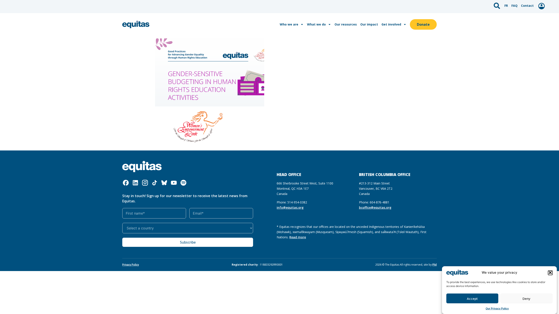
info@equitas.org (290, 207)
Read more (297, 237)
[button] (550, 272)
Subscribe (188, 242)
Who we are (289, 24)
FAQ (514, 5)
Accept (472, 298)
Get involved (391, 24)
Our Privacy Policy (497, 308)
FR (506, 5)
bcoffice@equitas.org (375, 207)
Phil (434, 264)
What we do (316, 24)
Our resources (346, 24)
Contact (527, 5)
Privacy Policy (130, 264)
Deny (526, 298)
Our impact (369, 24)
